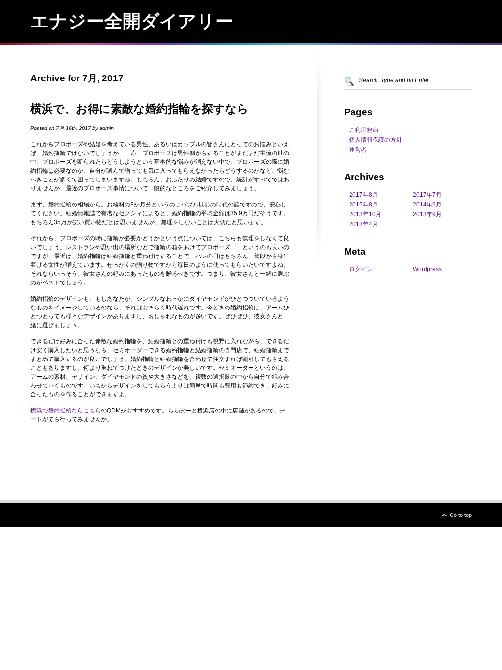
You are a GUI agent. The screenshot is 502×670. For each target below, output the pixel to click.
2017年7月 (427, 194)
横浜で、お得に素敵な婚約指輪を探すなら (139, 109)
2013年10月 (365, 214)
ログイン (361, 269)
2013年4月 (363, 224)
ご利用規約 (363, 130)
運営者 (358, 149)
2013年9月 (427, 214)
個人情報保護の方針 (375, 139)
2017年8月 (363, 194)
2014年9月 (427, 204)
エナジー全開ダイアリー (131, 21)
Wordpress (427, 269)
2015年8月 (363, 204)
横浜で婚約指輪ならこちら (65, 410)
